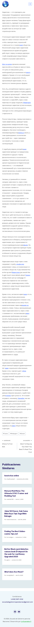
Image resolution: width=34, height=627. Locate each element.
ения (21, 45)
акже (6, 368)
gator (8, 560)
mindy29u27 (10, 575)
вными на (25, 305)
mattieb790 (10, 499)
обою (24, 371)
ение (24, 149)
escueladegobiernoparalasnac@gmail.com (17, 602)
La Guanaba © (26, 621)
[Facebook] (15, 611)
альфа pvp (20, 264)
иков (25, 294)
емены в (21, 133)
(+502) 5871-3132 (17, 599)
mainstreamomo (11, 519)
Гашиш (5, 433)
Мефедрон (27, 102)
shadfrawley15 (11, 479)
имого (28, 72)
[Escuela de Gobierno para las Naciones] (5, 4)
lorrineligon (10, 537)
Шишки (22, 433)
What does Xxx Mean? (13, 572)
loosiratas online (11, 476)
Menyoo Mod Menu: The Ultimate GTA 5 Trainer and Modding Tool (16, 493)
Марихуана (16, 272)
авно (27, 313)
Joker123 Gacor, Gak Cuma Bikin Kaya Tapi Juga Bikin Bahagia (16, 513)
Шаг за (4, 64)
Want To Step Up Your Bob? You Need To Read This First (25, 446)
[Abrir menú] (30, 4)
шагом (9, 64)
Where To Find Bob (7, 444)
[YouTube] (19, 611)
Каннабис (21, 398)
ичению (8, 395)
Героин (27, 275)
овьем (25, 245)
